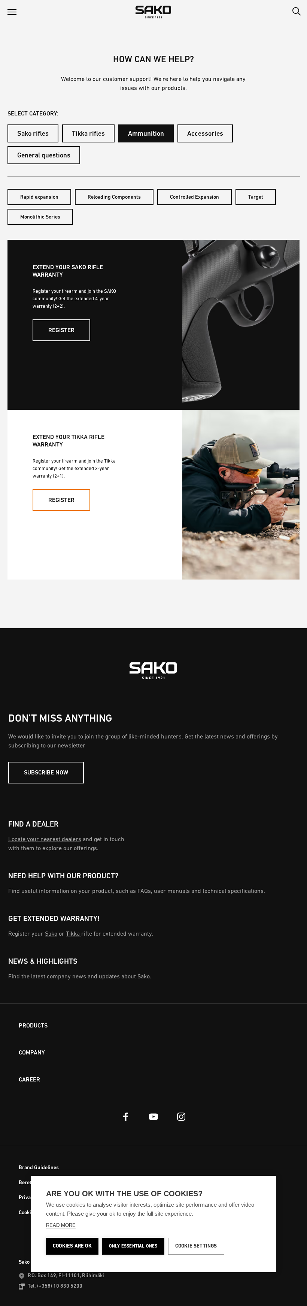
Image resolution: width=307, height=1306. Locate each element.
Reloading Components (114, 197)
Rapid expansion (39, 197)
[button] (12, 12)
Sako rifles (33, 134)
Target (255, 197)
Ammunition (146, 134)
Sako (51, 934)
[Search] (296, 12)
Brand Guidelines (39, 1168)
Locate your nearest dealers (44, 840)
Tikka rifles (88, 134)
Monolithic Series (40, 217)
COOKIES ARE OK (72, 1246)
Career (29, 1080)
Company (32, 1053)
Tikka (73, 934)
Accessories (205, 134)
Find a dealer (33, 824)
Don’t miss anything (60, 719)
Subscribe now (46, 773)
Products (33, 1026)
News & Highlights (42, 962)
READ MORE (61, 1225)
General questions (43, 156)
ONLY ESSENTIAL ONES (133, 1246)
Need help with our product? (63, 876)
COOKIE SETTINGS (196, 1246)
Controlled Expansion (194, 197)
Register (61, 331)
